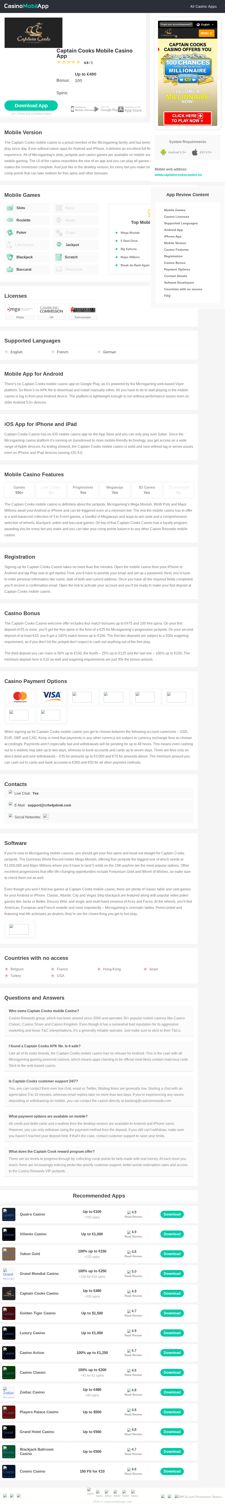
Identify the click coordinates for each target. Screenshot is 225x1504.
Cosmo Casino (32, 1471)
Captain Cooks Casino (39, 1293)
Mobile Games (174, 210)
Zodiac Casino (32, 1392)
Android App (173, 230)
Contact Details (175, 276)
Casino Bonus (174, 263)
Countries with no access (183, 289)
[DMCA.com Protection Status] (198, 1495)
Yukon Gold (30, 1254)
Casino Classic (33, 1372)
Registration (173, 256)
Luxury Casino (32, 1333)
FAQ (167, 295)
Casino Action (32, 1353)
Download (172, 1214)
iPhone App (172, 236)
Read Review (133, 1216)
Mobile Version (175, 243)
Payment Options (177, 269)
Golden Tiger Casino (38, 1313)
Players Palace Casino (39, 1412)
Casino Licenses (176, 216)
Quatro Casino (32, 1214)
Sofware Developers (179, 282)
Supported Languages (181, 223)
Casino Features (176, 249)
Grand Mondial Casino (39, 1274)
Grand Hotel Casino (37, 1432)
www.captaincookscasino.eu (178, 175)
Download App (31, 105)
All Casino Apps (203, 6)
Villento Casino (33, 1234)
